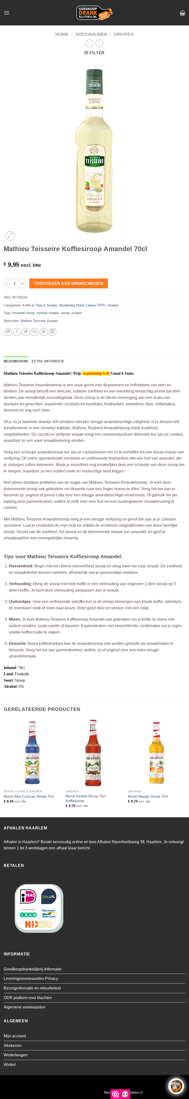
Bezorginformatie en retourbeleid (32, 988)
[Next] (185, 767)
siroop (65, 313)
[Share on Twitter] (26, 332)
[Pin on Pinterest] (44, 332)
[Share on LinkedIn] (52, 332)
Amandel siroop (23, 313)
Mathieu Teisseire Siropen (39, 321)
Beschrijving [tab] (16, 361)
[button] (7, 13)
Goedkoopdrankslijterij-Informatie (33, 969)
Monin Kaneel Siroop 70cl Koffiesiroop (86, 798)
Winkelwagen (16, 1055)
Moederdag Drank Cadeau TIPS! (82, 305)
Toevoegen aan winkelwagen (68, 283)
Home (62, 34)
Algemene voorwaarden (25, 1007)
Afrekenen (13, 1045)
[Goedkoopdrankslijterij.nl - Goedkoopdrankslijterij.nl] (94, 12)
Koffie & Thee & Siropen (40, 305)
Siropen (124, 34)
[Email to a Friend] (35, 332)
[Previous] (4, 767)
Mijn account (15, 1036)
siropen (76, 313)
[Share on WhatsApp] (8, 332)
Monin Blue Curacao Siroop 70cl (29, 796)
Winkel (10, 1064)
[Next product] (89, 43)
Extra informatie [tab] (48, 361)
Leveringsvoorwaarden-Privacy (31, 978)
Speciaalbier (91, 34)
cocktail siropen (47, 313)
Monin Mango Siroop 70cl (148, 796)
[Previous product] (99, 43)
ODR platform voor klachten (28, 998)
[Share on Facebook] (17, 332)
